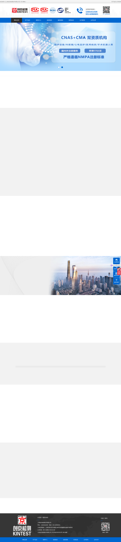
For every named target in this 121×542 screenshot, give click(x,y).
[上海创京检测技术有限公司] (41, 10)
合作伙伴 (93, 20)
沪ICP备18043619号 (57, 532)
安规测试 (22, 73)
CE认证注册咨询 (73, 73)
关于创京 (113, 1)
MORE (60, 198)
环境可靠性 (29, 73)
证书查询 (118, 1)
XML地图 (65, 532)
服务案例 (60, 20)
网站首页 (16, 20)
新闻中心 (38, 20)
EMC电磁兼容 (13, 73)
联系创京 (71, 20)
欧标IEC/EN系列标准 (61, 73)
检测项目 (49, 20)
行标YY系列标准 (50, 73)
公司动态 (53, 467)
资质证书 (36, 288)
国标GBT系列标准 (92, 73)
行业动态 (67, 467)
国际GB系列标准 (39, 73)
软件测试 (82, 73)
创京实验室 (9, 292)
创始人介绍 (23, 288)
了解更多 (9, 288)
